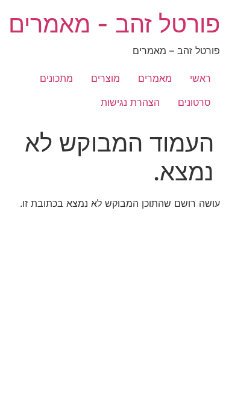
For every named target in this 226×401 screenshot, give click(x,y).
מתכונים (56, 78)
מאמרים (155, 78)
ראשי (200, 78)
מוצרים (105, 78)
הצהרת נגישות (130, 102)
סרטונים (194, 102)
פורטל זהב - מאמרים (114, 23)
